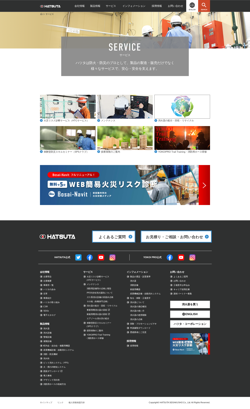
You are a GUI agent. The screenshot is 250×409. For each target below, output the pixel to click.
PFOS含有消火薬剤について (100, 293)
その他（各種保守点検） (98, 301)
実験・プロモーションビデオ (143, 324)
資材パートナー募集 (182, 293)
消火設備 (47, 333)
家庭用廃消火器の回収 (97, 314)
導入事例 (47, 375)
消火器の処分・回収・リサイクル (176, 120)
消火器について (137, 302)
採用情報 (157, 5)
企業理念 (47, 276)
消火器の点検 (136, 319)
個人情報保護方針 (77, 402)
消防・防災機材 (50, 354)
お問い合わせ (175, 5)
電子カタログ (49, 315)
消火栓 (46, 358)
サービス (111, 5)
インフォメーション (133, 5)
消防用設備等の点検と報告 (99, 288)
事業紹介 (47, 298)
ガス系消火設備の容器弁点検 (100, 297)
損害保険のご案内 (110, 151)
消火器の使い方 (137, 311)
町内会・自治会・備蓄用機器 (56, 346)
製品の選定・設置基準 (140, 276)
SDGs (46, 311)
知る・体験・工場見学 (140, 298)
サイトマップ (46, 402)
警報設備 (47, 337)
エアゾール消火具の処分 (98, 318)
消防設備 (134, 285)
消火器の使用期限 (138, 315)
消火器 (46, 328)
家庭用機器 (135, 289)
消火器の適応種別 (138, 306)
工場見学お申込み (181, 285)
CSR (45, 306)
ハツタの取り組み (51, 302)
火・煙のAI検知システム (54, 367)
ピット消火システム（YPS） (56, 363)
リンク (60, 402)
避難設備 (47, 341)
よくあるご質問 (180, 276)
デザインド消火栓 (51, 380)
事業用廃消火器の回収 (97, 310)
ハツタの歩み (49, 289)
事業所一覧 (48, 285)
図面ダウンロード (51, 371)
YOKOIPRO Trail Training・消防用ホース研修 (182, 151)
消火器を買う (190, 304)
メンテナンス (108, 120)
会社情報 (79, 5)
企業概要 (47, 281)
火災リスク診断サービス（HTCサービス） (66, 120)
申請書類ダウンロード (140, 328)
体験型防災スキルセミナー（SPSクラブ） (66, 151)
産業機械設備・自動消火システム (58, 350)
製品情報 (95, 5)
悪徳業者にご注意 (138, 332)
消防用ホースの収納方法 (54, 384)
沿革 (45, 293)
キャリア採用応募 (181, 289)
